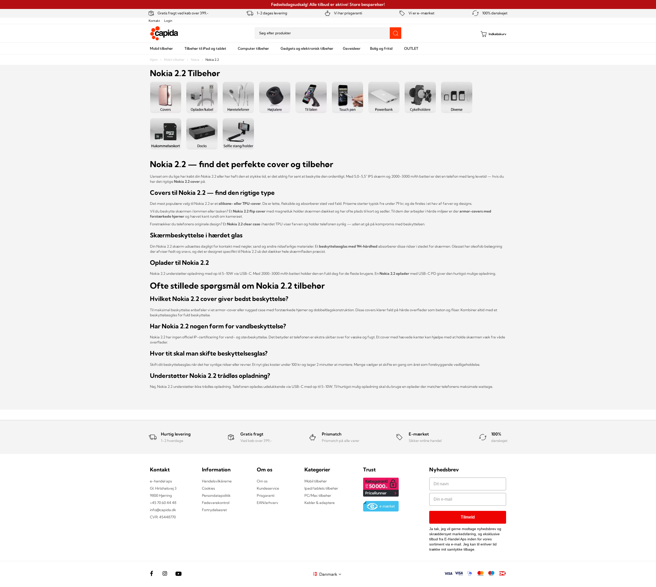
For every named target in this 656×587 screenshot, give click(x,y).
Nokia (195, 60)
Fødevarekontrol (215, 502)
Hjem (154, 60)
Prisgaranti (265, 495)
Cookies (208, 488)
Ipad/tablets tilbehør (321, 488)
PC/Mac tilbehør (317, 495)
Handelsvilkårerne (217, 481)
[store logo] (164, 33)
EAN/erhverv (267, 502)
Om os (262, 481)
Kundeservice (268, 488)
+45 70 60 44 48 (163, 502)
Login (168, 21)
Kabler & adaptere (319, 502)
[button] (331, 574)
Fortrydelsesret (214, 510)
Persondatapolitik (216, 495)
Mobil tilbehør (174, 60)
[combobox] (328, 33)
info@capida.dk (163, 510)
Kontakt (154, 21)
